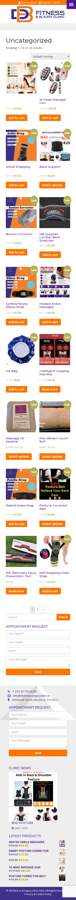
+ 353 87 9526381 (25, 691)
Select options (52, 185)
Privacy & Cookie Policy (38, 894)
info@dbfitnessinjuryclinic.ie (31, 696)
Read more (49, 389)
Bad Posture (22, 823)
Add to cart (16, 118)
